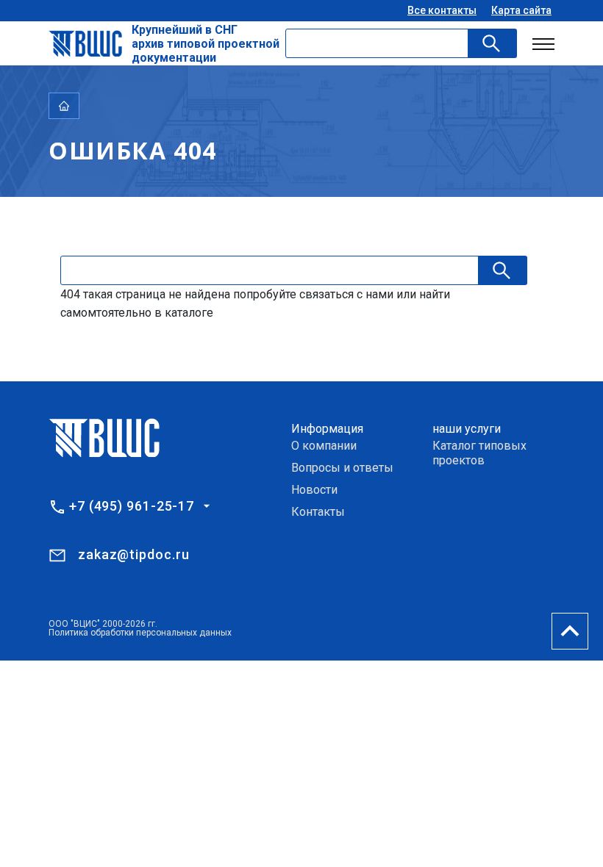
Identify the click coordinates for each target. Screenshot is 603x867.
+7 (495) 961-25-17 (131, 506)
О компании (324, 446)
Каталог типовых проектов (479, 453)
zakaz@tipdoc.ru (134, 554)
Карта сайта (521, 10)
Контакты (318, 512)
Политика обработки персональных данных (140, 632)
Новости (314, 490)
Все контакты (442, 10)
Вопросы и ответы (342, 468)
